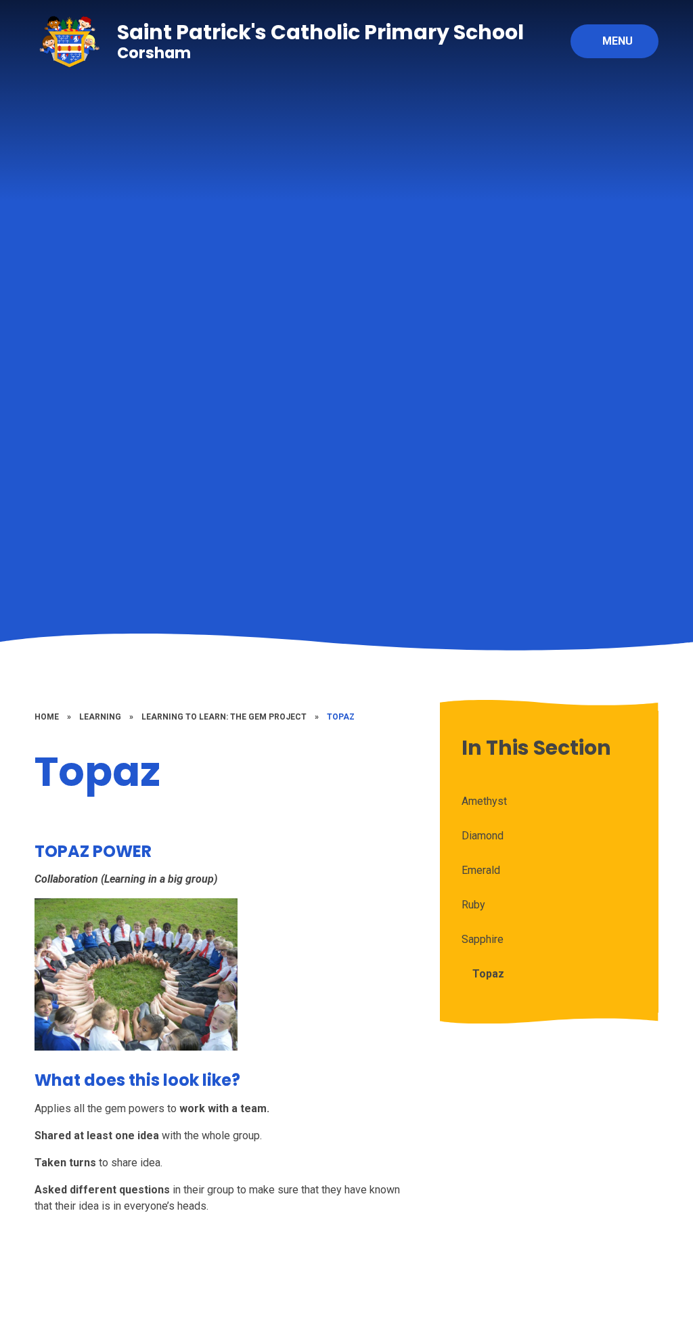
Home (47, 717)
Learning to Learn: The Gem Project (224, 717)
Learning (100, 717)
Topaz (341, 717)
